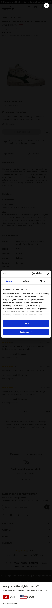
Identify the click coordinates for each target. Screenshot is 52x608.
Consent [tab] (9, 281)
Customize (24, 332)
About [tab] (42, 281)
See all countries (10, 603)
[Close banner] (48, 274)
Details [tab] (26, 281)
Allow (26, 324)
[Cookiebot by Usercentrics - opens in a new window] (32, 274)
